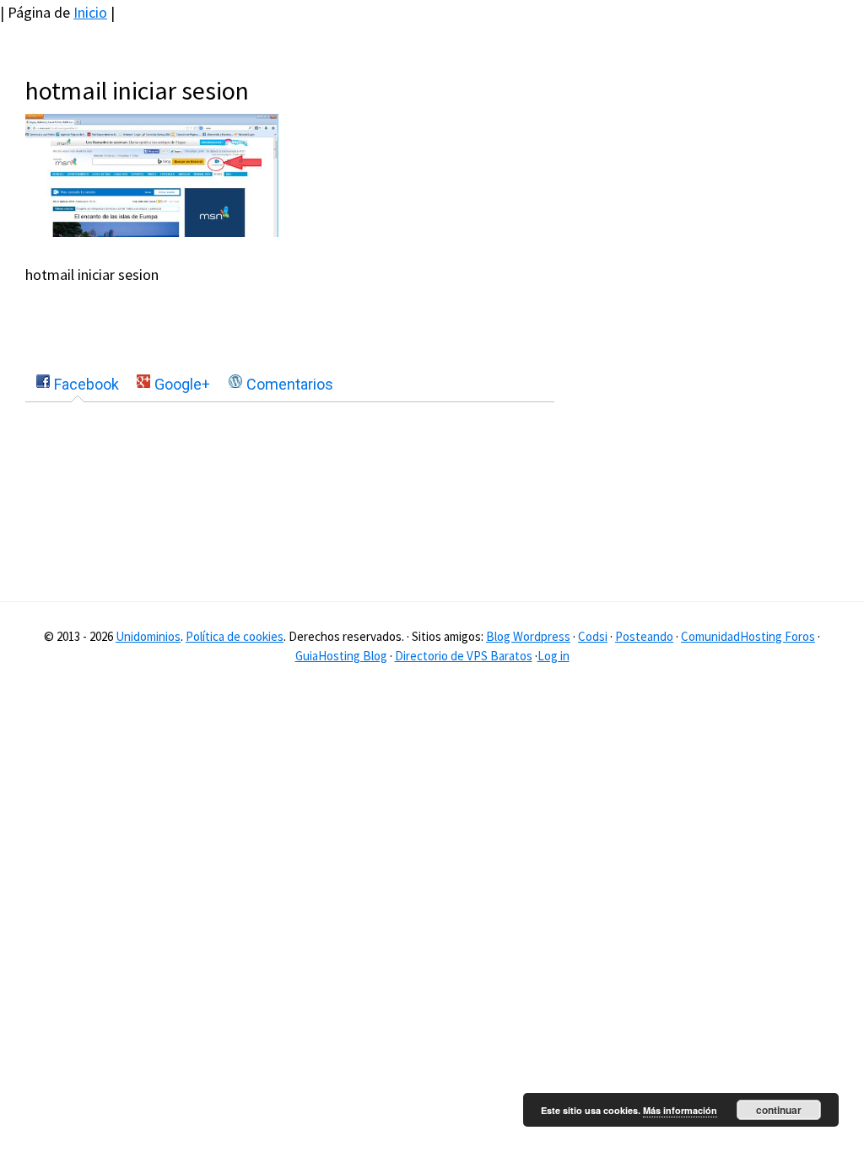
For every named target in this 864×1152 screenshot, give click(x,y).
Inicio (90, 12)
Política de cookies (235, 636)
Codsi (593, 636)
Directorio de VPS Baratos (463, 656)
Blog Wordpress (528, 636)
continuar (779, 1109)
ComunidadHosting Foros (748, 636)
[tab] (78, 384)
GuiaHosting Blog (341, 656)
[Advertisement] (729, 180)
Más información (680, 1110)
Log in (553, 656)
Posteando (644, 636)
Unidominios (148, 636)
